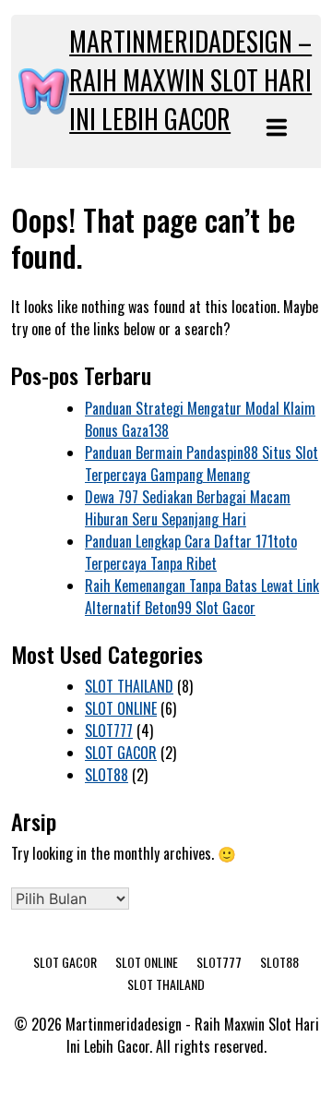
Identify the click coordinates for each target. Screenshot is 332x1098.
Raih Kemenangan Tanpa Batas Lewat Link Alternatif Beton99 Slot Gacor (202, 596)
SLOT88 (106, 775)
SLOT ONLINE (121, 708)
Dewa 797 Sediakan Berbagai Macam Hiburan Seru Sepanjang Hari (187, 508)
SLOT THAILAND (129, 686)
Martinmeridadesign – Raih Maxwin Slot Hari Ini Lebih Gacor (190, 80)
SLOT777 (109, 730)
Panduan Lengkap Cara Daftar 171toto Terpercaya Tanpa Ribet (191, 552)
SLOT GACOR (121, 753)
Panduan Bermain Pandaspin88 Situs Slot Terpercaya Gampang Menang (201, 463)
